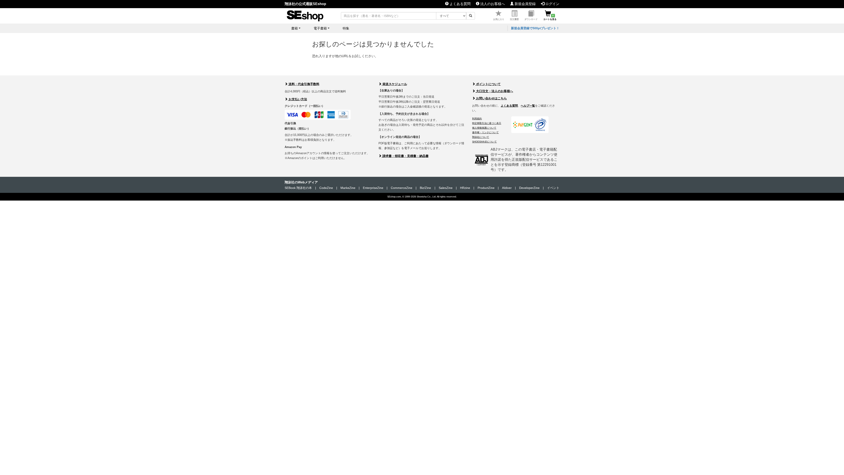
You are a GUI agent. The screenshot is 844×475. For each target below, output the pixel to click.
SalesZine (446, 188)
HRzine (465, 188)
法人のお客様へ (492, 4)
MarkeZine (347, 188)
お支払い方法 (297, 99)
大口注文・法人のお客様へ (494, 91)
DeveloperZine (529, 188)
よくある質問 (460, 4)
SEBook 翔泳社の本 (298, 188)
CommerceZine (401, 188)
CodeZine (326, 188)
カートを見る (550, 17)
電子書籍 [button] (320, 28)
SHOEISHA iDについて (484, 141)
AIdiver (507, 188)
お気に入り (498, 19)
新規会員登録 (525, 4)
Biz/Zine (425, 188)
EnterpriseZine (373, 188)
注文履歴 (514, 19)
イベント (553, 188)
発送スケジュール (394, 84)
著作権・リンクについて (485, 132)
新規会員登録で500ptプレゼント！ (535, 28)
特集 (346, 28)
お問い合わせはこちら (491, 98)
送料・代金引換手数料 (303, 84)
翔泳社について (480, 137)
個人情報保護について (484, 127)
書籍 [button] (294, 28)
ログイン (551, 4)
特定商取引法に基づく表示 (486, 123)
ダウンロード (531, 19)
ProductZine (486, 188)
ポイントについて (488, 84)
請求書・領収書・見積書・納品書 (405, 156)
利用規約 (477, 118)
